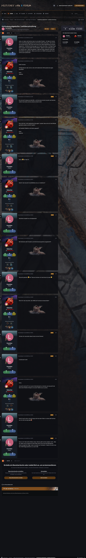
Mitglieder (39, 13)
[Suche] (72, 13)
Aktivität (30, 13)
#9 (56, 273)
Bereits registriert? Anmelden (65, 5)
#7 (56, 214)
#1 (56, 37)
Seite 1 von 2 (17, 33)
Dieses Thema (79, 14)
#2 (56, 61)
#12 (56, 356)
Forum (11, 13)
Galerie (23, 13)
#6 (56, 179)
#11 (56, 332)
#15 (56, 438)
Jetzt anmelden (44, 477)
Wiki (17, 13)
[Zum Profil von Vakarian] (9, 65)
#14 (56, 414)
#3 (56, 96)
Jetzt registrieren (80, 5)
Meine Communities (9, 85)
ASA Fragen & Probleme (23, 29)
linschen (9, 28)
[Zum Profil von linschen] (3, 28)
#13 (56, 379)
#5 (56, 156)
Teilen (47, 28)
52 (10, 80)
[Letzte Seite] (12, 33)
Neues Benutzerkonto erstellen (16, 477)
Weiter (8, 33)
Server (46, 13)
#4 (56, 119)
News (5, 13)
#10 (56, 297)
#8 (56, 238)
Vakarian (9, 71)
